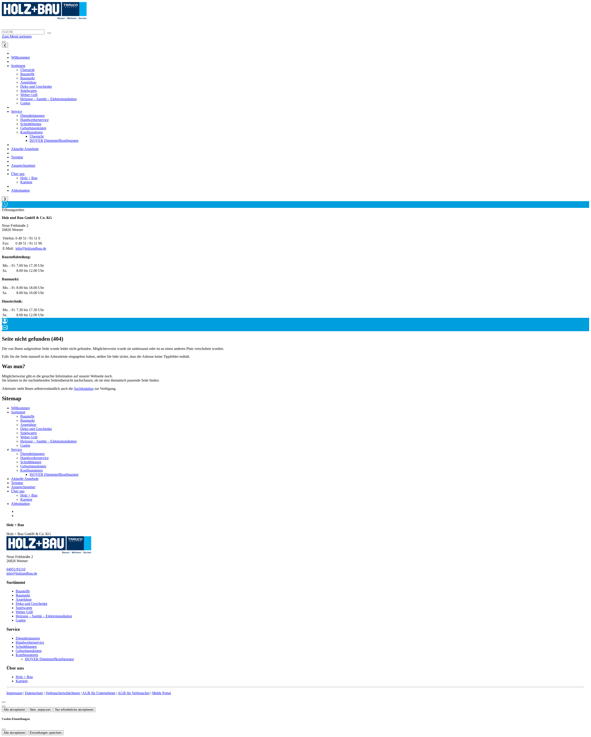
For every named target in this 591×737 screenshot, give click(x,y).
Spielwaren (28, 433)
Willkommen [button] (20, 57)
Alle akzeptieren (14, 709)
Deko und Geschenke (36, 429)
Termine (17, 483)
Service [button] (16, 111)
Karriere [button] (26, 182)
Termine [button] (17, 157)
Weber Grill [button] (28, 95)
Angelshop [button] (28, 82)
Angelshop (28, 425)
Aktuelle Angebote (25, 479)
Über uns (17, 491)
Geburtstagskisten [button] (33, 128)
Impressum (14, 693)
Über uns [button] (17, 174)
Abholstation (20, 504)
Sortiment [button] (18, 66)
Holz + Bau (28, 495)
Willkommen (20, 408)
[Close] (4, 702)
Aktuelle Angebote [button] (25, 149)
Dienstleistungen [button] (32, 116)
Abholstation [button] (20, 190)
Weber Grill (28, 437)
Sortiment (18, 412)
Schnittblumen (30, 462)
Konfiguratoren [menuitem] (31, 132)
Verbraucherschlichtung (62, 693)
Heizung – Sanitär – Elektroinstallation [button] (48, 99)
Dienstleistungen (32, 454)
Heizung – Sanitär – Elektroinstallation (48, 441)
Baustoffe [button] (27, 74)
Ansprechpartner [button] (23, 165)
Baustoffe (27, 416)
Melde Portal (161, 693)
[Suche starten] (49, 33)
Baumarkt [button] (27, 78)
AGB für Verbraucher (134, 693)
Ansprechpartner (23, 487)
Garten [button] (25, 103)
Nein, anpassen (40, 709)
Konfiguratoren (31, 470)
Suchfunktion (83, 389)
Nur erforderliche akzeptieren (74, 709)
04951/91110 (15, 569)
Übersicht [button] (27, 70)
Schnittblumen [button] (30, 124)
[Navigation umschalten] (4, 41)
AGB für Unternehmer (98, 693)
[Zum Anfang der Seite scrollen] (4, 706)
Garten (25, 445)
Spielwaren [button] (28, 91)
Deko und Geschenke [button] (36, 86)
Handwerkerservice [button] (34, 120)
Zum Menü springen (17, 36)
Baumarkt (27, 420)
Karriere (26, 499)
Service (16, 450)
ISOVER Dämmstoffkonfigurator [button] (54, 141)
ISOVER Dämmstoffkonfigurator (54, 474)
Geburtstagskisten (33, 466)
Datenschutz (34, 693)
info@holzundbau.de (30, 248)
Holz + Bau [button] (28, 178)
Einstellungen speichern (46, 732)
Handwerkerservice (34, 458)
